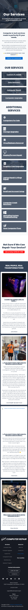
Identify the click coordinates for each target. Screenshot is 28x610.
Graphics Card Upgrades (13, 166)
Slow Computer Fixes (12, 228)
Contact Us (20, 550)
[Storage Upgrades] (4, 128)
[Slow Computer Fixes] (4, 225)
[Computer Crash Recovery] (4, 199)
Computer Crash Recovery (10, 203)
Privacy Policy (21, 553)
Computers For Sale (11, 120)
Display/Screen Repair (12, 155)
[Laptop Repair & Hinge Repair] (4, 174)
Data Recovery (14, 82)
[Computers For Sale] (4, 117)
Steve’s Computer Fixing (16, 604)
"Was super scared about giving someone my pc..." (14, 515)
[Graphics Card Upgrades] (4, 163)
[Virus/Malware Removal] (4, 139)
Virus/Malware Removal (13, 143)
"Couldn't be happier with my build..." (14, 300)
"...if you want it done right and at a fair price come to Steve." (14, 363)
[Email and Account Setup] (4, 188)
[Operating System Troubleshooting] (4, 212)
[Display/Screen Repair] (4, 152)
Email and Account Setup (13, 191)
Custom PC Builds (14, 74)
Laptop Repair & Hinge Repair (12, 178)
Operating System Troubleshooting (11, 216)
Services (7, 544)
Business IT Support (7, 563)
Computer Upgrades (14, 98)
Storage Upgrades (11, 132)
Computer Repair (14, 90)
